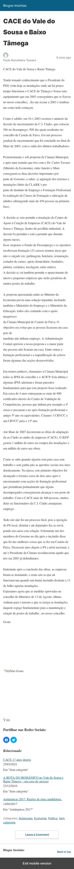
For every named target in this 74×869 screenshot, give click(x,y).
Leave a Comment (37, 834)
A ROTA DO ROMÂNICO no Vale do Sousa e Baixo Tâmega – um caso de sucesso (33, 779)
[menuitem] (37, 765)
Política (52, 818)
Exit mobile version (37, 863)
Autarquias (26, 818)
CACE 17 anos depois (17, 760)
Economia (40, 818)
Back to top (64, 851)
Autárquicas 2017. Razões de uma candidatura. (32, 799)
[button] (6, 740)
